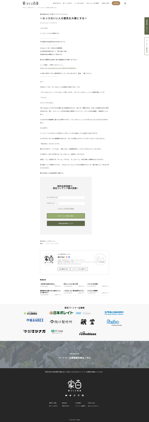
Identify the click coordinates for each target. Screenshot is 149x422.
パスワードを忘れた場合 (66, 209)
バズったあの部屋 (92, 284)
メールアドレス (52, 197)
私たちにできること (93, 406)
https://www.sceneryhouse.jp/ (72, 264)
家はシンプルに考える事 (71, 284)
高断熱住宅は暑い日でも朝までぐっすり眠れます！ (50, 291)
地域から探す (106, 3)
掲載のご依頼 (52, 403)
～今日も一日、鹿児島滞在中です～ (74, 290)
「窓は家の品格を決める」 (48, 284)
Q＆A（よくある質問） (93, 3)
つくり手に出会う (79, 3)
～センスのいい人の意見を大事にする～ (47, 7)
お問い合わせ (91, 403)
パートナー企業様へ (80, 406)
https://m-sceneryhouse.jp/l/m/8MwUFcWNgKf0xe (58, 68)
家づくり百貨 (76, 419)
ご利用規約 (78, 403)
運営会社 (64, 403)
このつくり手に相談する (79, 269)
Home (24, 7)
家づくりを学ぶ (67, 3)
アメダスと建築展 (92, 290)
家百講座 (116, 3)
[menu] (125, 3)
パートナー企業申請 (147, 46)
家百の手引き (57, 3)
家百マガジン (31, 7)
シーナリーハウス (53, 243)
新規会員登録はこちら (66, 223)
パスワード (50, 203)
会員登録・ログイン (147, 26)
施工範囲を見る (63, 269)
